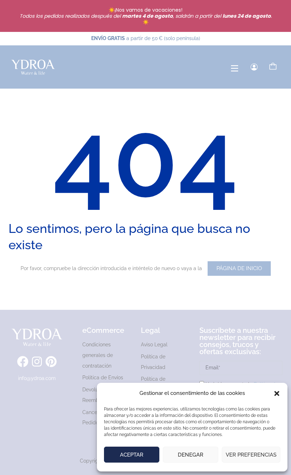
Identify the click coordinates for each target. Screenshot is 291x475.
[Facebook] (22, 361)
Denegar (190, 455)
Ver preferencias (251, 455)
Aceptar (131, 455)
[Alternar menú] (234, 68)
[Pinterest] (51, 361)
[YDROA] (33, 67)
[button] (276, 393)
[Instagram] (37, 361)
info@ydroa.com (37, 378)
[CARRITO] (272, 66)
